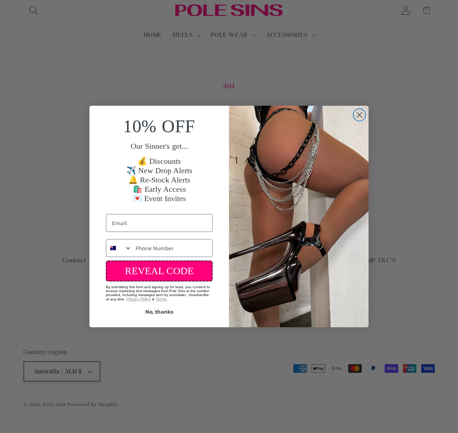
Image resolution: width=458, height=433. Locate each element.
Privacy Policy (138, 299)
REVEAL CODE (159, 270)
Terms (161, 299)
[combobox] (119, 248)
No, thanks (159, 311)
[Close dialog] (359, 115)
